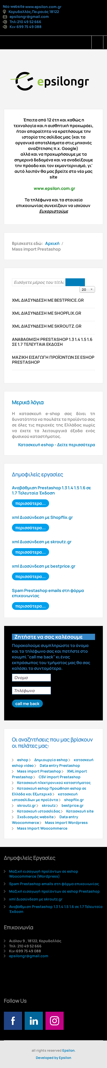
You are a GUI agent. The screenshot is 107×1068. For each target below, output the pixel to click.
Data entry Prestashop (60, 765)
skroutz (49, 805)
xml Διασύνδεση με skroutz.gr (47, 326)
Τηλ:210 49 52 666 (25, 21)
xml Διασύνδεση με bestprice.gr (48, 300)
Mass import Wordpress (66, 822)
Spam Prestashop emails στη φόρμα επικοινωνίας (48, 593)
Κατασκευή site (79, 811)
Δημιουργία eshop (51, 759)
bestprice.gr (73, 805)
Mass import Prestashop (39, 771)
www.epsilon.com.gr (43, 6)
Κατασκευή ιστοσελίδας (38, 811)
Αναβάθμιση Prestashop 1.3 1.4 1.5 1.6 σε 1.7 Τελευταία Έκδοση (52, 341)
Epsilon (68, 1050)
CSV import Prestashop (60, 776)
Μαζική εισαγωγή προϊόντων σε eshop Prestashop (53, 359)
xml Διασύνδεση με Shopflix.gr (46, 313)
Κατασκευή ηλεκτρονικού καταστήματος (54, 782)
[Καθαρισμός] (80, 282)
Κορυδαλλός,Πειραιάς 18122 (34, 11)
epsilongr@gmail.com (29, 16)
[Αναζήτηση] (70, 282)
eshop (22, 759)
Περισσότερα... (30, 503)
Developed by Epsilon (53, 1057)
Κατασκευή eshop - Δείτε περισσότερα (56, 444)
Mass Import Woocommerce (42, 828)
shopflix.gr (74, 799)
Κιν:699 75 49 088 (26, 26)
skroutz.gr (26, 805)
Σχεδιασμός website (35, 816)
